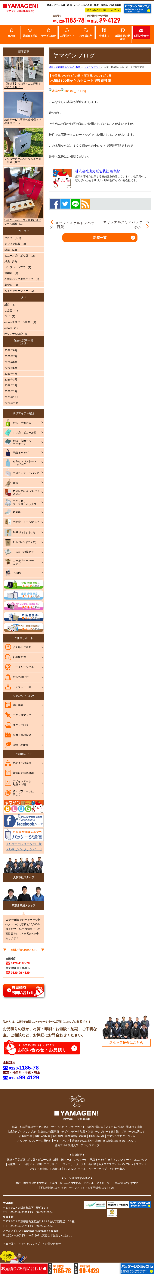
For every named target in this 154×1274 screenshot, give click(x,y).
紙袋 (7, 261)
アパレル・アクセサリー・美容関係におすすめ (110, 1182)
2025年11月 (11, 402)
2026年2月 (11, 385)
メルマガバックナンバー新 (24, 844)
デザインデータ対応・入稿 (77, 1131)
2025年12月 (12, 397)
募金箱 (8, 284)
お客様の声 (25, 1136)
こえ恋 (8, 310)
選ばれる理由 (134, 1126)
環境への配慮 (42, 1136)
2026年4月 (11, 373)
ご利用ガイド (77, 1126)
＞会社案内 (9, 1243)
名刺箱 (92, 1164)
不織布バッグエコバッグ (19, 278)
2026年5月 (11, 367)
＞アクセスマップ (29, 1243)
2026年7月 (11, 356)
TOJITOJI (56, 1168)
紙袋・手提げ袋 (16, 1159)
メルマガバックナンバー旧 (24, 849)
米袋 (39, 1164)
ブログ (8, 238)
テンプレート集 (104, 1131)
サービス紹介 (59, 1126)
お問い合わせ (96, 1136)
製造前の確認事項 (48, 1131)
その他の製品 (117, 1168)
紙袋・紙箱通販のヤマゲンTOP (30, 1126)
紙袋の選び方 (95, 1126)
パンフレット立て (15, 267)
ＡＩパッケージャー (16, 290)
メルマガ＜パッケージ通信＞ (34, 1140)
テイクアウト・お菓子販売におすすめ (91, 1187)
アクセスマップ (90, 1145)
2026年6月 (11, 362)
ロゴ (7, 316)
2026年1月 (11, 391)
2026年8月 (11, 350)
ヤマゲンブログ (116, 1136)
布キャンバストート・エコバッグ (127, 1159)
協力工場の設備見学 (67, 1145)
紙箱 (7, 249)
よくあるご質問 (115, 1126)
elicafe (8, 327)
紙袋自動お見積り (75, 1136)
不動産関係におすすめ (53, 1187)
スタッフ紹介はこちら (126, 1042)
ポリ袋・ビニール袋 (39, 1159)
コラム (131, 1136)
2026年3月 (11, 379)
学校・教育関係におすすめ (31, 1182)
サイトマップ (61, 1140)
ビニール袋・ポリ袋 (16, 255)
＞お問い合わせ (51, 1243)
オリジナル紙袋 (13, 333)
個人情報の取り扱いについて (101, 10)
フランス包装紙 (38, 1168)
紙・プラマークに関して (130, 1131)
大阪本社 (8, 1202)
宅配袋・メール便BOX (21, 1164)
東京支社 (8, 1216)
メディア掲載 (12, 243)
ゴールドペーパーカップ (92, 1168)
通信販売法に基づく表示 (86, 1140)
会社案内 (57, 1136)
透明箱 (8, 273)
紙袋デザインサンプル (22, 1131)
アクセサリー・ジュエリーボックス (65, 1164)
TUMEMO (70, 1168)
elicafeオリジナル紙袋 (17, 322)
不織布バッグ (98, 1159)
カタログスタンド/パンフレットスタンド (122, 1164)
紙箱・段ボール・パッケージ (70, 1159)
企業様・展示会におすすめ (65, 1182)
